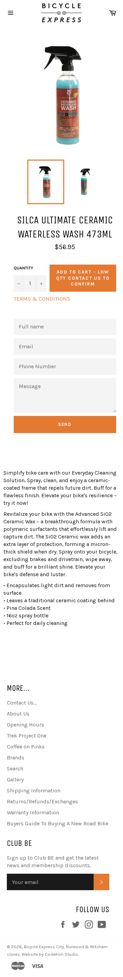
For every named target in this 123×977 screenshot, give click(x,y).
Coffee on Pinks (26, 746)
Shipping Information (33, 790)
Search (15, 768)
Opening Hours (25, 724)
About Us (18, 713)
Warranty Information (33, 812)
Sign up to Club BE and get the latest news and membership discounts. (53, 861)
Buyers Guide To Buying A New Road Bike (57, 823)
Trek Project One (26, 735)
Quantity (23, 268)
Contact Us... (22, 702)
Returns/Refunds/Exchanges (42, 801)
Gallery (15, 779)
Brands (15, 757)
